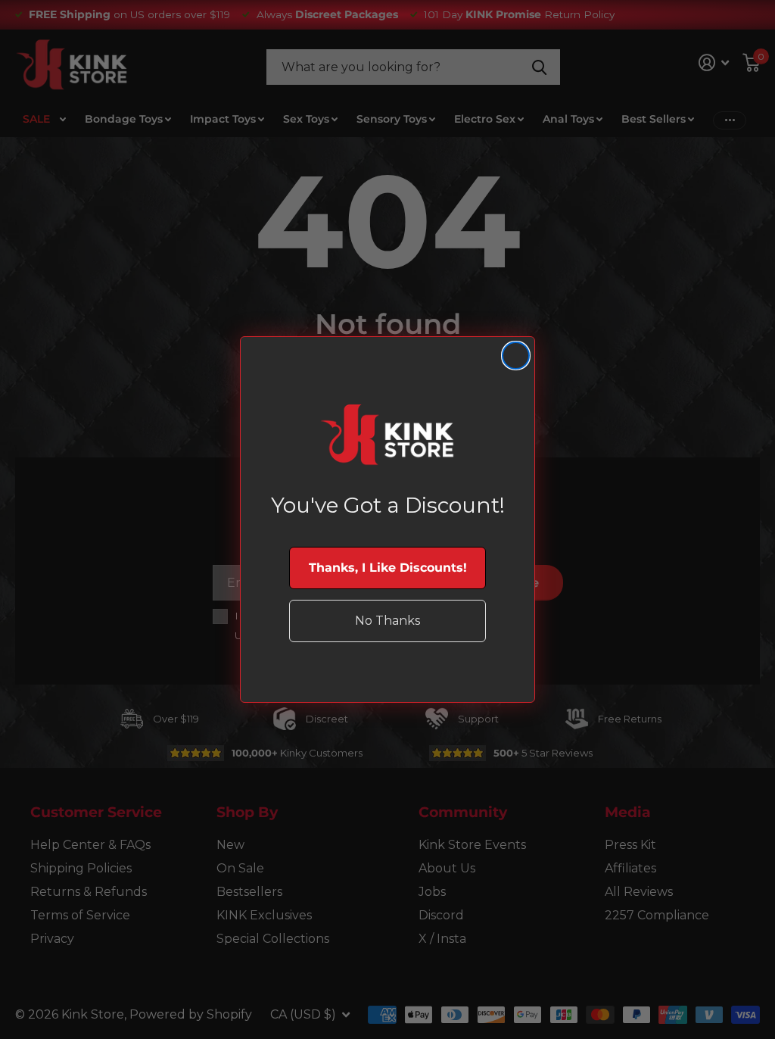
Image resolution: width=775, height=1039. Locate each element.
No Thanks (387, 620)
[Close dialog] (516, 355)
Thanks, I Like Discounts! (388, 567)
